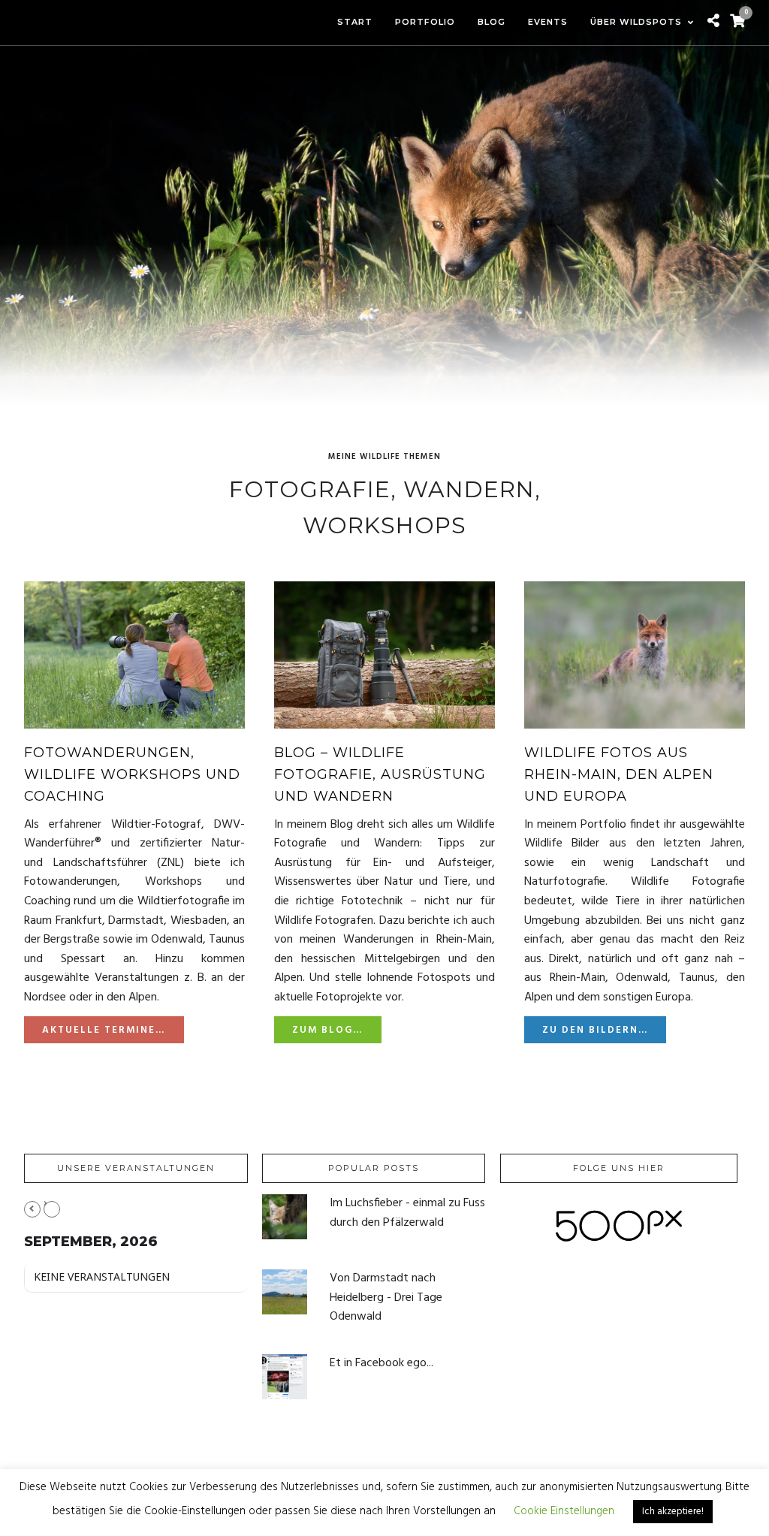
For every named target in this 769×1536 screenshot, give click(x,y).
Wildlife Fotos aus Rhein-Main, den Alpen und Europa (618, 774)
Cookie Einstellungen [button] (564, 1511)
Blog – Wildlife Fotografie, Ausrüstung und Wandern (380, 774)
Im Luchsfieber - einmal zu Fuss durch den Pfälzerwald (407, 1213)
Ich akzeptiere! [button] (673, 1511)
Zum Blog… (327, 1030)
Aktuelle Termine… (103, 1030)
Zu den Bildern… (595, 1030)
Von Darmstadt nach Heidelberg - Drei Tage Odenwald (386, 1297)
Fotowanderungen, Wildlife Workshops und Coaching (132, 774)
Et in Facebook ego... (381, 1363)
